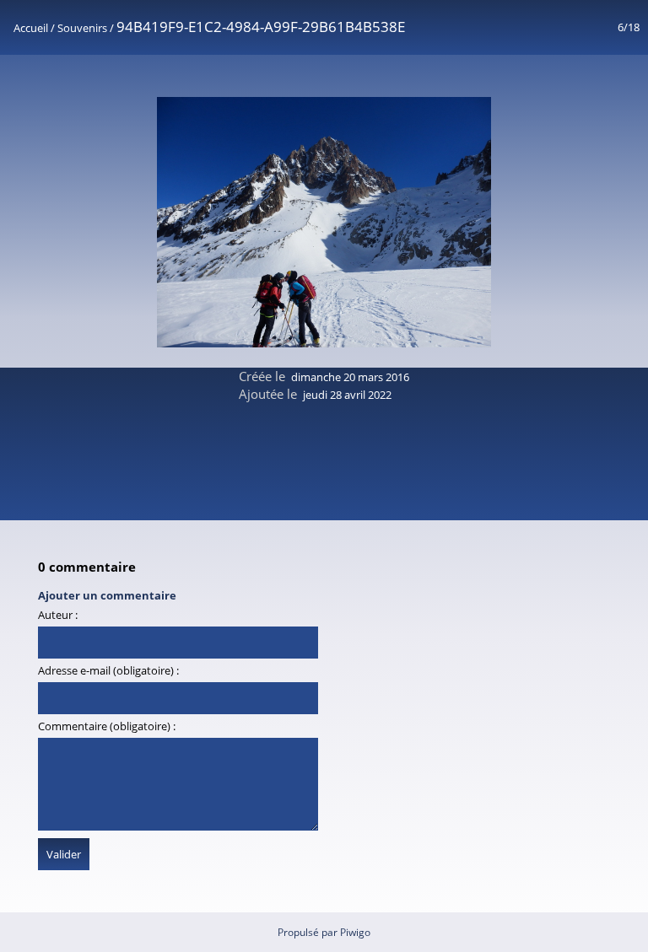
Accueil (31, 27)
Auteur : (58, 614)
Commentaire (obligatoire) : (107, 726)
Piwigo (355, 932)
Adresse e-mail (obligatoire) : (108, 670)
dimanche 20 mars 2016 (350, 377)
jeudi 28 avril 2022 (347, 394)
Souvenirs (82, 27)
